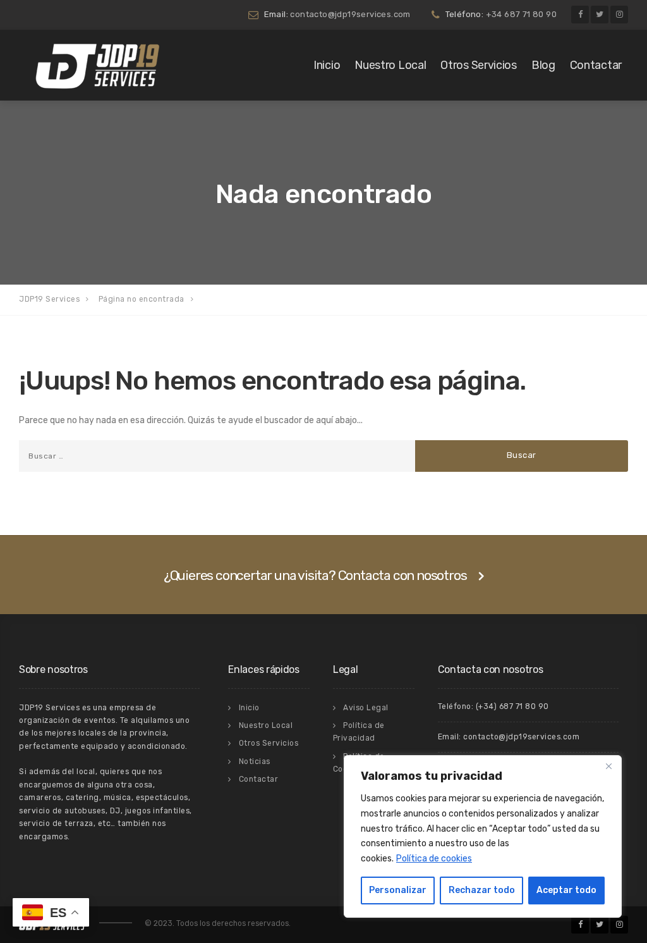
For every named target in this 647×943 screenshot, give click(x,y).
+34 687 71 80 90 (521, 14)
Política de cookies (434, 858)
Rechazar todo (482, 890)
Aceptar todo (566, 890)
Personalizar (397, 890)
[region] (483, 836)
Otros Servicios (478, 65)
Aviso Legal (366, 707)
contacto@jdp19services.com (350, 14)
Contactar (596, 65)
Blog (543, 65)
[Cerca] (608, 766)
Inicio (326, 65)
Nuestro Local (390, 65)
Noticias (254, 761)
